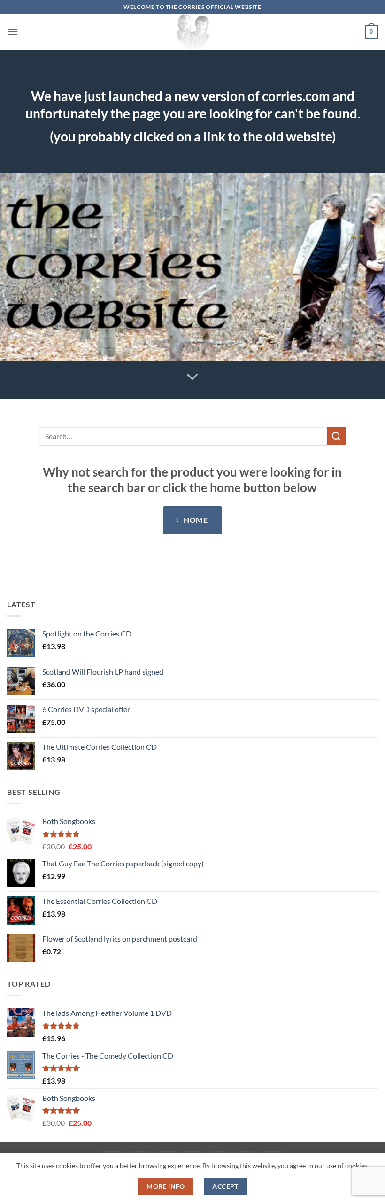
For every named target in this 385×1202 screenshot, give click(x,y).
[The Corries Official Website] (192, 32)
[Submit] (336, 436)
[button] (12, 31)
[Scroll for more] (192, 377)
